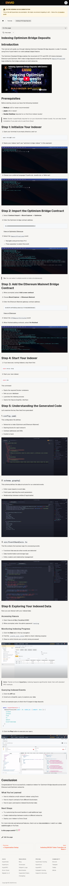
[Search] (66, 2)
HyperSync (23, 682)
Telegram (55, 864)
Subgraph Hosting (41, 870)
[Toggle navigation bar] (2, 2)
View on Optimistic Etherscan (13, 231)
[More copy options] (13, 32)
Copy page (8, 32)
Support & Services (41, 873)
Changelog (22, 876)
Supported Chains (24, 873)
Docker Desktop (9, 114)
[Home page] (2, 21)
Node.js (6, 108)
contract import (29, 51)
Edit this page (8, 837)
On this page (7, 28)
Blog (20, 862)
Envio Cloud (5, 870)
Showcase (22, 864)
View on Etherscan (10, 313)
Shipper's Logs (23, 867)
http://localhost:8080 (21, 620)
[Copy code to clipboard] (65, 137)
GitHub (54, 870)
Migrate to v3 (6, 873)
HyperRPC (5, 867)
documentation (44, 823)
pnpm (6, 111)
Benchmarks (22, 870)
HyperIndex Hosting (41, 862)
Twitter (54, 867)
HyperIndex (5, 862)
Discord (54, 862)
